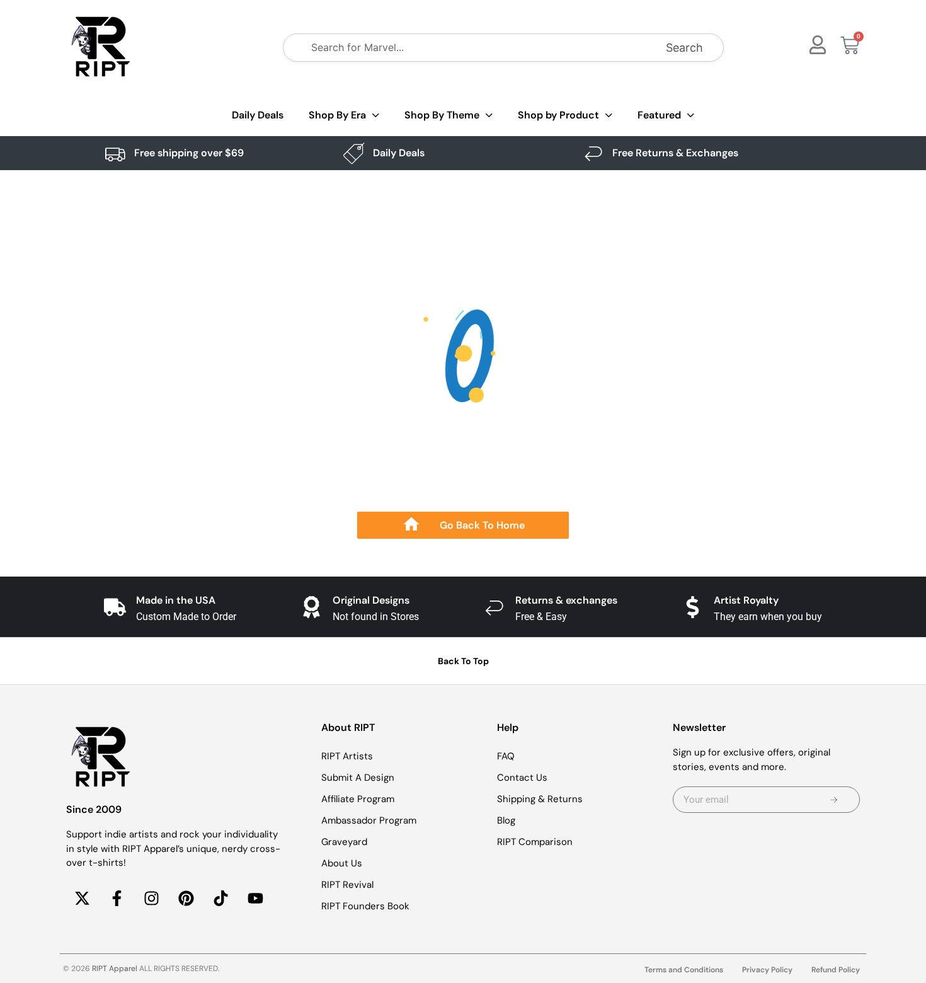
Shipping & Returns (540, 799)
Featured (659, 115)
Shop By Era (337, 115)
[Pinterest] (186, 898)
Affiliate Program (357, 799)
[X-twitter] (82, 898)
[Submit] (833, 799)
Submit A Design (357, 777)
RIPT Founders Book (365, 906)
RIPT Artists (347, 756)
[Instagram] (151, 898)
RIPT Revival (347, 884)
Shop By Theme (441, 115)
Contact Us (522, 777)
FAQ (506, 756)
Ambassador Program (368, 820)
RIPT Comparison (535, 842)
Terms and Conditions (683, 970)
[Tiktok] (220, 898)
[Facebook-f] (116, 898)
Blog (506, 820)
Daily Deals (257, 115)
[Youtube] (255, 898)
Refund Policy (835, 970)
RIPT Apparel (114, 968)
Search (684, 47)
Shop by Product (558, 115)
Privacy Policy (767, 970)
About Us (341, 863)
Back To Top (463, 661)
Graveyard (344, 842)
